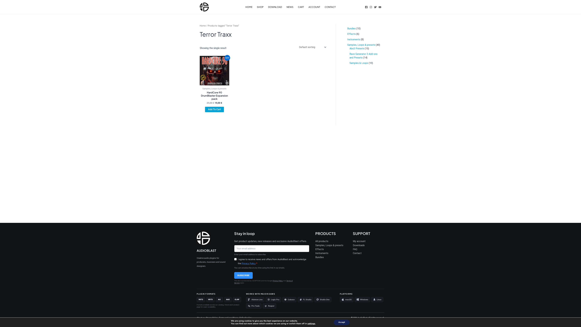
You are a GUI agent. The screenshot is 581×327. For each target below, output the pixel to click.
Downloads (359, 245)
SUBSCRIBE (243, 275)
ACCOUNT (314, 6)
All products (321, 241)
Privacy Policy (249, 263)
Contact (357, 253)
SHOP (260, 6)
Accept (341, 322)
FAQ (355, 249)
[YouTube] (380, 7)
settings (311, 323)
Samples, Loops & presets (329, 245)
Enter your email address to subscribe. (250, 254)
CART (301, 6)
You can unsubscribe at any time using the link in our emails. (259, 268)
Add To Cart (214, 109)
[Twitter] (375, 7)
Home (203, 25)
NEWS (290, 6)
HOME (248, 6)
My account (359, 241)
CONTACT (330, 6)
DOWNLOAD (275, 6)
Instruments (321, 253)
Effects (319, 249)
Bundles (319, 257)
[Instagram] (370, 7)
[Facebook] (366, 7)
